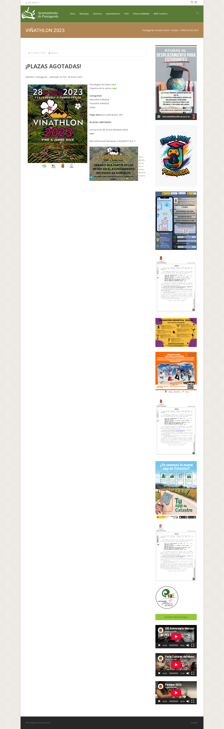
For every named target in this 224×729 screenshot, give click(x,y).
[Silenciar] (187, 645)
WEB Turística (160, 13)
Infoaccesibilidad (141, 13)
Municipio (84, 13)
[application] (176, 636)
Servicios (97, 13)
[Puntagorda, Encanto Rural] (42, 13)
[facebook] (192, 3)
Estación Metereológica (176, 617)
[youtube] (196, 3)
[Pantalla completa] (192, 645)
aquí (113, 84)
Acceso (194, 722)
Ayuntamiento (113, 13)
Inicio (72, 13)
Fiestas (54, 52)
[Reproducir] (159, 645)
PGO (126, 13)
